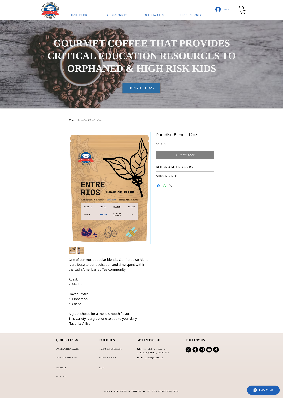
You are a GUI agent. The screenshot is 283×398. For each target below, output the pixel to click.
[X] (188, 350)
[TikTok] (216, 350)
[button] (242, 10)
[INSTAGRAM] (202, 350)
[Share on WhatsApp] (165, 186)
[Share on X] (171, 186)
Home (72, 120)
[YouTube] (209, 350)
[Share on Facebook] (158, 186)
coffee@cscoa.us (154, 357)
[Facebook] (195, 350)
